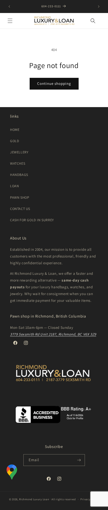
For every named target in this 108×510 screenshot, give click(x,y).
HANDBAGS (19, 174)
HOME (14, 129)
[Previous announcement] (9, 6)
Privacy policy (89, 499)
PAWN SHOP (19, 197)
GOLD (14, 141)
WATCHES (17, 163)
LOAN (14, 186)
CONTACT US (20, 208)
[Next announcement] (98, 6)
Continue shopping (54, 83)
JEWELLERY (19, 152)
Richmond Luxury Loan (34, 499)
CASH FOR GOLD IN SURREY (32, 220)
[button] (10, 20)
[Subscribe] (79, 460)
